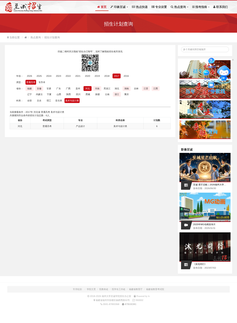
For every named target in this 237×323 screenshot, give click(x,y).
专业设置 (160, 7)
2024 (48, 76)
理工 (49, 100)
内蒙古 (39, 94)
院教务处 (103, 289)
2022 (68, 76)
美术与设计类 (72, 100)
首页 (103, 7)
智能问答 (212, 61)
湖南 (126, 88)
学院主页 (91, 289)
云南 (107, 94)
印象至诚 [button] (119, 7)
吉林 (136, 88)
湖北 (117, 88)
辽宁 (29, 94)
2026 (29, 76)
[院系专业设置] (205, 109)
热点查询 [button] (180, 7)
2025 (39, 76)
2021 (77, 76)
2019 (97, 76)
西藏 (88, 94)
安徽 (39, 88)
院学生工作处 (118, 289)
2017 (116, 76)
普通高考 (30, 82)
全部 (29, 100)
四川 (78, 94)
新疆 (97, 94)
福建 (29, 88)
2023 (58, 76)
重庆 (126, 94)
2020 (87, 76)
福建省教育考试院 (155, 289)
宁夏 (49, 94)
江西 (155, 88)
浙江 (117, 94)
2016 (126, 76)
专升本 (42, 82)
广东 (58, 88)
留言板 (207, 73)
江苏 (146, 88)
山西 (59, 94)
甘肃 (49, 88)
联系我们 (221, 7)
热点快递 (141, 7)
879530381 (130, 304)
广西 (68, 88)
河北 (87, 88)
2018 (106, 76)
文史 (39, 100)
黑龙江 (107, 88)
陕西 (68, 94)
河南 (97, 88)
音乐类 (58, 100)
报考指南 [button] (201, 7)
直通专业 (212, 85)
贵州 (78, 88)
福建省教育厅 (136, 289)
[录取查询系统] (205, 130)
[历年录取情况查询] (205, 89)
